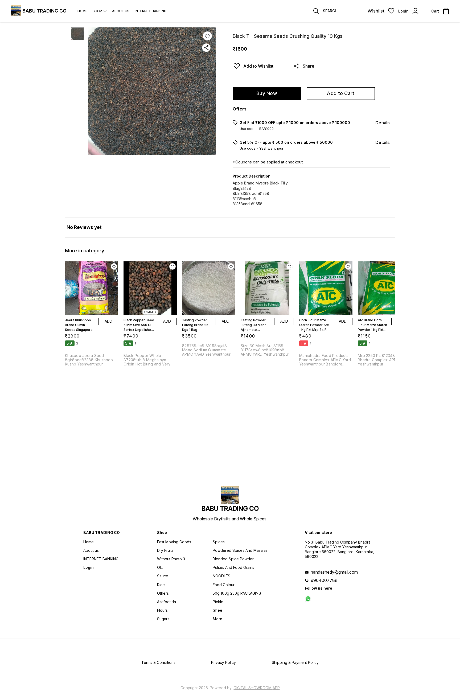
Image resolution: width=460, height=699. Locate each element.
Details (382, 122)
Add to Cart (340, 93)
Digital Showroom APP (257, 687)
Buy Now (266, 93)
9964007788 (324, 580)
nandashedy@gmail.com (334, 572)
